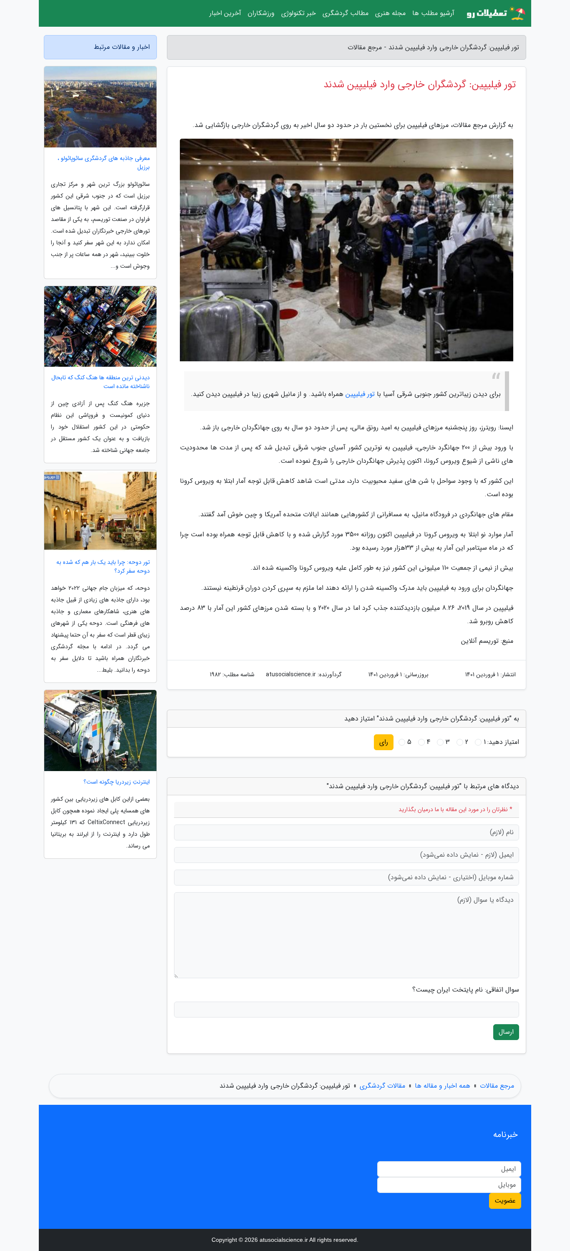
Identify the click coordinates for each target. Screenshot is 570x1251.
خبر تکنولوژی (298, 13)
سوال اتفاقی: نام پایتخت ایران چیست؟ (465, 990)
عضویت (505, 1200)
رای (383, 742)
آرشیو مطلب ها (433, 13)
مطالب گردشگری (345, 13)
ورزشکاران (261, 13)
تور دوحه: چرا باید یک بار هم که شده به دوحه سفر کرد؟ (103, 567)
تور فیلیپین (360, 394)
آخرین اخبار (225, 13)
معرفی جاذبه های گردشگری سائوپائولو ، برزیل (104, 163)
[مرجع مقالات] (495, 13)
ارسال (506, 1032)
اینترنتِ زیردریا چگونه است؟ (116, 782)
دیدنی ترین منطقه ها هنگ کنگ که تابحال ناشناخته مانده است (100, 382)
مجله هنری (390, 13)
